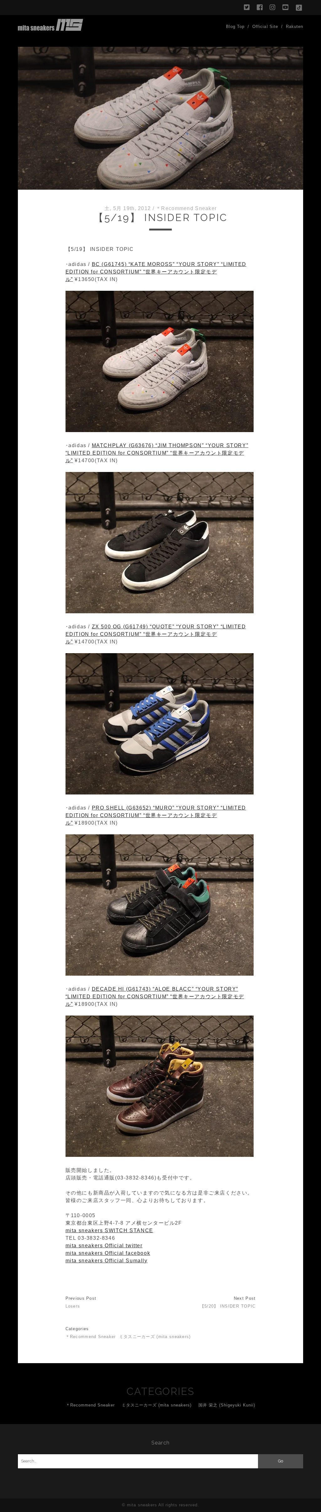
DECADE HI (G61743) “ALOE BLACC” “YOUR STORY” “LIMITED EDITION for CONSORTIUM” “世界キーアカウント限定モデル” (155, 996)
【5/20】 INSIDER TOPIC (228, 1306)
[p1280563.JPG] (160, 974)
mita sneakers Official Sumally (107, 1260)
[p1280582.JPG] (160, 611)
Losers (73, 1306)
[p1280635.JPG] (160, 792)
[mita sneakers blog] (50, 28)
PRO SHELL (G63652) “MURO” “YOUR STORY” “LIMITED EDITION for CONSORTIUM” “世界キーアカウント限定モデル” (156, 815)
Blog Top (235, 26)
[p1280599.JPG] (160, 430)
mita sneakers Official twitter (104, 1245)
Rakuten (294, 26)
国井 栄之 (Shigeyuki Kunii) (226, 1405)
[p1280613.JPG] (160, 1155)
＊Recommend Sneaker (186, 208)
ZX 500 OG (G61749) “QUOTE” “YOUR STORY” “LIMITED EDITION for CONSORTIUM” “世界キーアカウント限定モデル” (156, 634)
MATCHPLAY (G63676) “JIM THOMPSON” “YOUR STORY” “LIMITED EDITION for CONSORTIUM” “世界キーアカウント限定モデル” (157, 453)
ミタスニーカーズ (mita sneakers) (155, 1336)
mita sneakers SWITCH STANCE (109, 1230)
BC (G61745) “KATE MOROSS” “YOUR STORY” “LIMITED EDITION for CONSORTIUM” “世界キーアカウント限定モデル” (156, 272)
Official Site (265, 26)
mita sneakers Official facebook (108, 1253)
